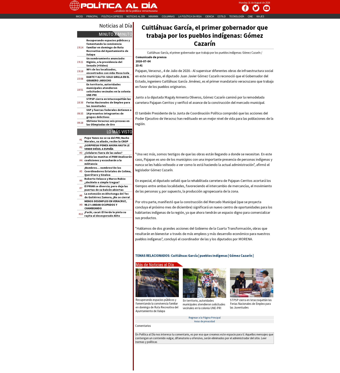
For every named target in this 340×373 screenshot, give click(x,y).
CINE (250, 16)
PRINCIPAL (92, 16)
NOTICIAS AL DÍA (136, 16)
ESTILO (222, 16)
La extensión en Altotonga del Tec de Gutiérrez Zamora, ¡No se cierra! (107, 195)
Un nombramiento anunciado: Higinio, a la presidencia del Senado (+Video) (105, 62)
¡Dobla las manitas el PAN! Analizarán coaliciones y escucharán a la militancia (108, 160)
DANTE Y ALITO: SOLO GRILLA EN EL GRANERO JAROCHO (107, 78)
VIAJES (260, 16)
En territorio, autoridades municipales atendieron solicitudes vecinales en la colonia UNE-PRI (108, 90)
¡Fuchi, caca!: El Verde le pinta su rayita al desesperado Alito (105, 213)
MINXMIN (153, 16)
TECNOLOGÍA (236, 16)
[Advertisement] (107, 258)
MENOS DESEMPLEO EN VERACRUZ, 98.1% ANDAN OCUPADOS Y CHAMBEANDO (105, 204)
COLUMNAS (168, 16)
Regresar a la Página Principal (205, 317)
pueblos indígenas (213, 255)
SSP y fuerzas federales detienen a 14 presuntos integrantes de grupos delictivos (108, 113)
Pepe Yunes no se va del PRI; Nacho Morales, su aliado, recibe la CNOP (106, 139)
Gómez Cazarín (240, 255)
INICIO (79, 16)
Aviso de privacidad (204, 321)
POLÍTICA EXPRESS (112, 16)
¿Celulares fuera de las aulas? (103, 153)
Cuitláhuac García (184, 255)
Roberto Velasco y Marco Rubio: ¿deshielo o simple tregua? (105, 180)
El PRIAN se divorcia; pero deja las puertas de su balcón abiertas (106, 188)
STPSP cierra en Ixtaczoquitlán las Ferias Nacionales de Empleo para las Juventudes (108, 102)
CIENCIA (209, 16)
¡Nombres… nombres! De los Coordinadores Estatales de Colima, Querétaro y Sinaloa (107, 171)
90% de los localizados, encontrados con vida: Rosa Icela (107, 71)
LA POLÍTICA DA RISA (190, 16)
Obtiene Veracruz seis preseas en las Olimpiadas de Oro (107, 122)
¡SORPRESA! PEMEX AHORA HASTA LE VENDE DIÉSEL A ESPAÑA (106, 147)
